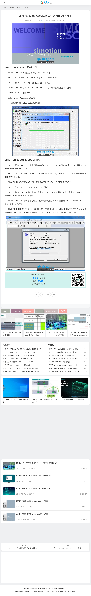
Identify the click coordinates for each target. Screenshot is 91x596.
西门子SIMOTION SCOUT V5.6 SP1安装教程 (20, 352)
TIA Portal (31, 468)
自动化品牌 (12, 7)
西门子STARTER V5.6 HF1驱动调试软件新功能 (21, 368)
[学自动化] (45, 2)
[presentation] (75, 381)
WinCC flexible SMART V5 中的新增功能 (63, 368)
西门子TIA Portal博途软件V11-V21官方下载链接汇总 (57, 335)
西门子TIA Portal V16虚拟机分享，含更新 (63, 349)
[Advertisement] (45, 432)
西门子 (20, 7)
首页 (5, 7)
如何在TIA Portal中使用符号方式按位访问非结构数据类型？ (78, 335)
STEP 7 (24, 468)
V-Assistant (25, 507)
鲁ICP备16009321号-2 (62, 588)
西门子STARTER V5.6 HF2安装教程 (17, 365)
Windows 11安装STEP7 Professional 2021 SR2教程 (23, 371)
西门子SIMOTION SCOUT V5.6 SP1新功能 (20, 355)
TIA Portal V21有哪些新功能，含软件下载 (63, 359)
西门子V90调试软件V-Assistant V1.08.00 (19, 359)
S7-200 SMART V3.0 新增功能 (59, 362)
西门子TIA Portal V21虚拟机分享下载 (62, 355)
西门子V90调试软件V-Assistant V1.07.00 (19, 362)
